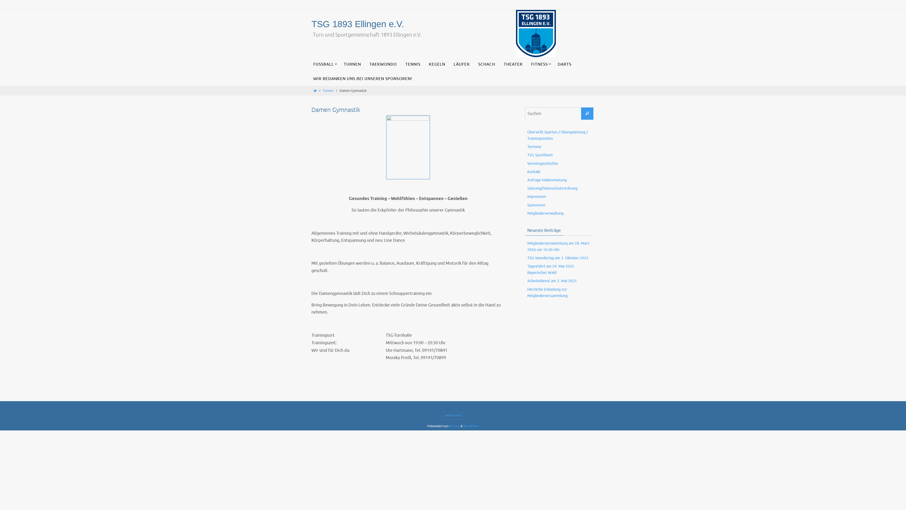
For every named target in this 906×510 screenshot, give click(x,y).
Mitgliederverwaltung (545, 213)
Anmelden (453, 415)
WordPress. (471, 426)
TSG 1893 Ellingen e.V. (357, 24)
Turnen (328, 91)
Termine (534, 146)
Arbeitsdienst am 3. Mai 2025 (552, 281)
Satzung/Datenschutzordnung (552, 188)
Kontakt (534, 172)
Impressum (536, 196)
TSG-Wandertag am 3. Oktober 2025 (557, 258)
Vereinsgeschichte (542, 163)
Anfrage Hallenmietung (547, 180)
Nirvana (454, 426)
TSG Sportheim (540, 155)
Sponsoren (536, 205)
